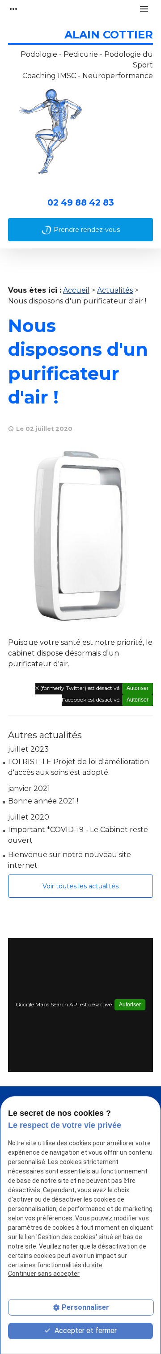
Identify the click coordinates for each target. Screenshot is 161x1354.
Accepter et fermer (85, 1330)
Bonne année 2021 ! (43, 801)
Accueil (76, 290)
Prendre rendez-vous (87, 230)
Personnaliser (85, 1307)
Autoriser (137, 688)
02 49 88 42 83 (80, 202)
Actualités (115, 290)
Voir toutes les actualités (80, 886)
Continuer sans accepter (44, 1273)
